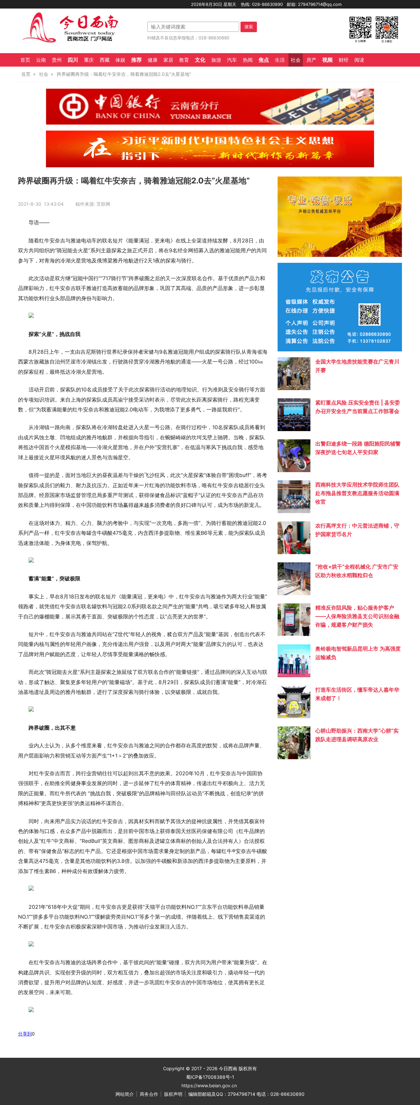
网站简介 (125, 1094)
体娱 (120, 60)
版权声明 (173, 1094)
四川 (73, 59)
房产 (311, 60)
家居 (168, 60)
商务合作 (149, 1094)
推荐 (136, 59)
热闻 (248, 60)
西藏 (105, 60)
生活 (280, 60)
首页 (25, 60)
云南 (41, 60)
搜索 (248, 26)
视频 (327, 59)
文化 (200, 59)
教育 (184, 60)
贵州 (57, 60)
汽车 (232, 60)
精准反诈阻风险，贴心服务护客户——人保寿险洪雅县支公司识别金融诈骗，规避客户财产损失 (357, 616)
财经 (343, 60)
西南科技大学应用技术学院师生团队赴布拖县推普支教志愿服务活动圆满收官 (357, 493)
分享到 (25, 1033)
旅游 (216, 60)
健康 (153, 60)
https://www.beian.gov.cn (209, 1085)
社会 (296, 60)
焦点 (264, 59)
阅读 (359, 60)
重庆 (89, 60)
